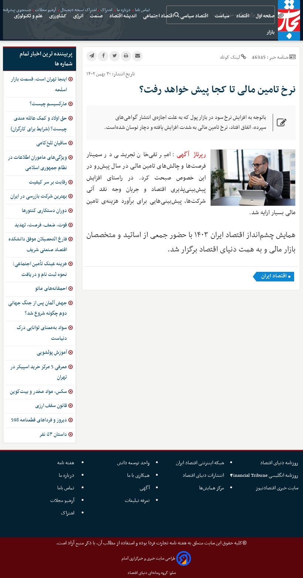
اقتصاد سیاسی (194, 16)
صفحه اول (266, 16)
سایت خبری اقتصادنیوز (277, 488)
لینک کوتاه (230, 57)
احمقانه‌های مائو (51, 288)
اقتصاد (243, 16)
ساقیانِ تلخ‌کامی (51, 143)
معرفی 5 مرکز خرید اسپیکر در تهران (38, 372)
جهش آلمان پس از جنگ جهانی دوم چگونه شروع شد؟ (37, 308)
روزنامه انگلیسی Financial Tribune (264, 475)
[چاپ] (126, 56)
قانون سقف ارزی (51, 405)
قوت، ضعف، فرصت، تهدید (40, 225)
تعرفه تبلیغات (137, 500)
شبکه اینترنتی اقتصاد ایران (200, 463)
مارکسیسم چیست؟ (48, 104)
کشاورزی (58, 16)
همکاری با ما (138, 475)
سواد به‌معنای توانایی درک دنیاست (42, 333)
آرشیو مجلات (62, 500)
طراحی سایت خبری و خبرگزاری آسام (148, 558)
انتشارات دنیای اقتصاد (203, 475)
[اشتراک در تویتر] (114, 56)
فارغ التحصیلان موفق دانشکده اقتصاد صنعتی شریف (37, 244)
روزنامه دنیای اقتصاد (279, 463)
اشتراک (68, 513)
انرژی (78, 16)
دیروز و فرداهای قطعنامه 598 (39, 420)
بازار (271, 32)
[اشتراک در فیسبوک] (103, 56)
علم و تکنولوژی (29, 16)
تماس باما (66, 488)
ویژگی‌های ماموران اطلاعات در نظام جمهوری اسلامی (37, 163)
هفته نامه (66, 463)
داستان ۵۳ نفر (53, 434)
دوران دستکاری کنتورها (44, 210)
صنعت (97, 16)
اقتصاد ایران (274, 276)
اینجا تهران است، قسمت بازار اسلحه (39, 85)
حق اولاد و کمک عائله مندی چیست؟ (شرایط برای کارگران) (39, 124)
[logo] (289, 20)
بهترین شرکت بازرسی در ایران (38, 196)
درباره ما (67, 475)
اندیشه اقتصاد (123, 16)
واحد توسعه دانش (133, 463)
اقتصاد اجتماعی (159, 16)
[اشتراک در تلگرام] (91, 56)
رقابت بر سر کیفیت (48, 182)
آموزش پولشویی (52, 352)
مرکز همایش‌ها (211, 488)
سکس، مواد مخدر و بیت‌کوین (38, 391)
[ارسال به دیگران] (137, 56)
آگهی (145, 488)
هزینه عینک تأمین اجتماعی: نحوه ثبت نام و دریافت (40, 269)
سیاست (223, 16)
